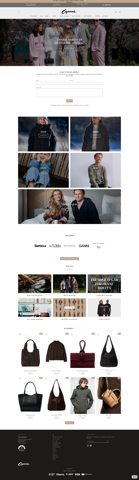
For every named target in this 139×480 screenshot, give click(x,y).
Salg (41, 16)
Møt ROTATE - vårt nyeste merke (69, 319)
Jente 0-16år (64, 16)
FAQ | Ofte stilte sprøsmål (57, 437)
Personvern (55, 451)
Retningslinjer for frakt (57, 443)
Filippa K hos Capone (104, 319)
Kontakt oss (55, 455)
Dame (47, 16)
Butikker (105, 16)
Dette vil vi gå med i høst (69, 295)
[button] (108, 5)
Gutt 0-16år (76, 16)
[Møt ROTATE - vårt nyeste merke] (69, 307)
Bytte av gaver (55, 441)
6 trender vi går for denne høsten (104, 295)
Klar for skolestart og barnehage (34, 319)
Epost (71, 80)
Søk (53, 435)
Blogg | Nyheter (55, 457)
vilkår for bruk (82, 105)
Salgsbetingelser (56, 445)
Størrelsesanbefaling (56, 447)
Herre (54, 16)
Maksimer (74, 471)
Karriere (54, 459)
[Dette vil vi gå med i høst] (69, 283)
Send (69, 100)
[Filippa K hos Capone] (104, 307)
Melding (38, 87)
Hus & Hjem (88, 16)
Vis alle (69, 269)
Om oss (54, 453)
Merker (97, 16)
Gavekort (34, 16)
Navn (37, 80)
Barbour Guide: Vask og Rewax (34, 295)
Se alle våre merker (69, 258)
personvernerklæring (75, 105)
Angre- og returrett (56, 439)
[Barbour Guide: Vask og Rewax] (34, 283)
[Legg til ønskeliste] (20, 334)
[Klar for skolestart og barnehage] (34, 307)
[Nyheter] (43, 134)
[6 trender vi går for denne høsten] (104, 283)
